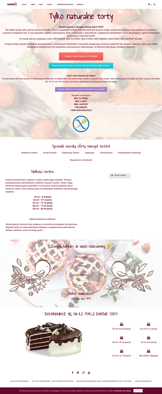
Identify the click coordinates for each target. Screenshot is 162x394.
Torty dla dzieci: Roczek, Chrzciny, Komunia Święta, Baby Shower (81, 66)
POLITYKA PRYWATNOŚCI (19, 381)
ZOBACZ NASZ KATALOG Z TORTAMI (81, 56)
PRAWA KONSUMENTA (143, 381)
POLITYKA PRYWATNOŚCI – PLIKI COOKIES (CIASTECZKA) (52, 381)
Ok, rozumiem (138, 391)
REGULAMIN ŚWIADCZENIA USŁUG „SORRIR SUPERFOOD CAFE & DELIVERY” (104, 381)
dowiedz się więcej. (122, 391)
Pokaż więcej (120, 175)
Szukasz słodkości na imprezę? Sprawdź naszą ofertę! (81, 89)
